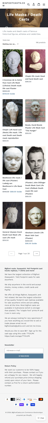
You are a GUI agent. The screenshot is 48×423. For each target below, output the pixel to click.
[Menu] (43, 4)
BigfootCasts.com (14, 4)
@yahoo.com (20, 326)
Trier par (6, 40)
